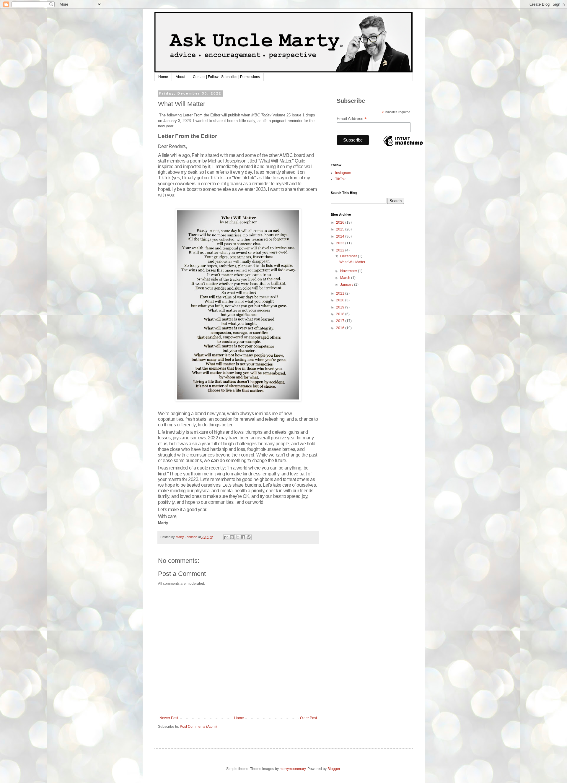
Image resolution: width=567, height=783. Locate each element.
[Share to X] (237, 537)
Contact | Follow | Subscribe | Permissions (226, 77)
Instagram (343, 173)
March (345, 278)
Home (163, 77)
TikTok (340, 179)
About (180, 77)
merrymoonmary (293, 769)
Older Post (308, 718)
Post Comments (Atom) (198, 726)
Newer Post (168, 718)
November (349, 271)
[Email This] (226, 537)
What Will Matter (352, 262)
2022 (340, 250)
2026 (340, 222)
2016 (340, 328)
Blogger (334, 769)
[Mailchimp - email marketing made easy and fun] (403, 146)
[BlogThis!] (232, 537)
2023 (340, 243)
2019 (340, 307)
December (349, 256)
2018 (340, 314)
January (347, 284)
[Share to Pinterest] (249, 537)
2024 (340, 236)
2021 (340, 293)
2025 (340, 229)
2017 (340, 321)
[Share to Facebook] (243, 537)
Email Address (352, 118)
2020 (340, 300)
